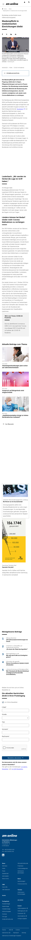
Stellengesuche (22, 910)
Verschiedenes (21, 916)
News (3, 863)
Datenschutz (5, 932)
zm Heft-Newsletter (17, 769)
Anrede (4, 714)
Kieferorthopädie (6, 911)
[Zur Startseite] (12, 4)
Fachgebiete (5, 901)
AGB (10, 929)
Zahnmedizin (5, 876)
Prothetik (4, 914)
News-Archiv (5, 878)
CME (3, 884)
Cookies (18, 929)
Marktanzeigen (21, 881)
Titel (3, 722)
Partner (4, 929)
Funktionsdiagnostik (23, 868)
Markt (19, 878)
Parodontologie (6, 903)
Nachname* (5, 736)
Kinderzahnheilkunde (7, 919)
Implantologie (5, 906)
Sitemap (24, 932)
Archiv (4, 895)
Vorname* (5, 729)
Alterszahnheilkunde (23, 863)
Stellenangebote (22, 908)
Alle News (4, 865)
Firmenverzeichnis (22, 883)
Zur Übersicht (9, 424)
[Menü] (3, 4)
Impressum (16, 932)
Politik (3, 868)
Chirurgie (4, 916)
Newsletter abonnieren (14, 758)
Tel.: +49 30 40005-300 (8, 849)
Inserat (19, 905)
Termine (20, 889)
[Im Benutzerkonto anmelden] (24, 2)
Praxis (3, 871)
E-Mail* (4, 707)
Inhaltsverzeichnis (13, 73)
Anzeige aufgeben (22, 918)
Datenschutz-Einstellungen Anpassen (11, 935)
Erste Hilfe (4, 887)
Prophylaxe (20, 865)
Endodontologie (6, 908)
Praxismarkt (21, 913)
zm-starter (20, 900)
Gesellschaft (5, 873)
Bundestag (20, 109)
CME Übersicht (6, 889)
